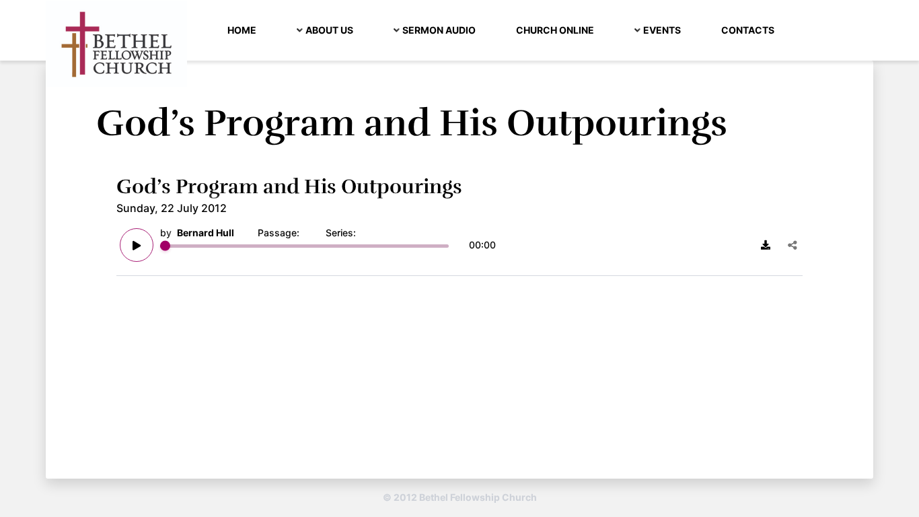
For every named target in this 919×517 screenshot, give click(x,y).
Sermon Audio (439, 30)
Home (241, 30)
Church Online (555, 30)
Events (662, 30)
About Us (329, 30)
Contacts (747, 30)
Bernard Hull (205, 232)
